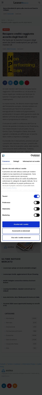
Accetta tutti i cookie (21, 224)
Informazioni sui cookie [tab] (31, 161)
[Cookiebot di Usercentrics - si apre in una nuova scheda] (31, 155)
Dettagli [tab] (16, 161)
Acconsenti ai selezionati (21, 231)
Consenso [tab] (6, 161)
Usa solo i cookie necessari (21, 237)
